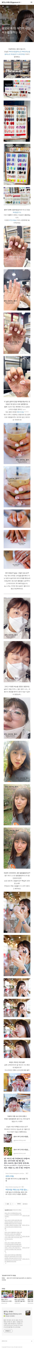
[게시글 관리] (13, 1204)
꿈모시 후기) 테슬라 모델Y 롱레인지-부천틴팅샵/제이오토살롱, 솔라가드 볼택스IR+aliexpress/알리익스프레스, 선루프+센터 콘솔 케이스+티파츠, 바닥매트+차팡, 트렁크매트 (13, 1247)
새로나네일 (10, 1176)
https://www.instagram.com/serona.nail (15, 1173)
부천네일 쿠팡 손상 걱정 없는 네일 (16, 1190)
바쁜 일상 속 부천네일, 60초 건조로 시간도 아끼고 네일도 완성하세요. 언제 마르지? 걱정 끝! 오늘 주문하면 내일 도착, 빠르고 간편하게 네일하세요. (17, 1193)
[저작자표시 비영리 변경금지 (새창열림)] (25, 1204)
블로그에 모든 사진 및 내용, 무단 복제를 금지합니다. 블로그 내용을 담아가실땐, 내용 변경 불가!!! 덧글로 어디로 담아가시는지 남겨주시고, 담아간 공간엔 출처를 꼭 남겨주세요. (13, 1323)
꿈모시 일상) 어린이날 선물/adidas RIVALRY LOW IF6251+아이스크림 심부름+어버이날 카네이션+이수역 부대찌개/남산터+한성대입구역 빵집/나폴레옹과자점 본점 (13, 1258)
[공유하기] (10, 1204)
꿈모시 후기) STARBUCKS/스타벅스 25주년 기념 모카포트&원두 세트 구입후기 (13, 1214)
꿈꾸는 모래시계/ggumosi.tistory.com (12, 2)
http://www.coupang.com (13, 1187)
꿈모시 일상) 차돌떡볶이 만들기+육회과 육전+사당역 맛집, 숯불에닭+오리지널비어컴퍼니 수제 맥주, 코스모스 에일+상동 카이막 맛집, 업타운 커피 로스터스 (13, 1236)
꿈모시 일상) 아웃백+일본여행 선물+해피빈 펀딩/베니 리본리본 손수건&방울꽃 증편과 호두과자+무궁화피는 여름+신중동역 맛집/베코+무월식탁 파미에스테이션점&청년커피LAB (13, 1224)
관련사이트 (4, 1341)
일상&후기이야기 (8, 1210)
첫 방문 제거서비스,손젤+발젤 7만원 (17, 1180)
